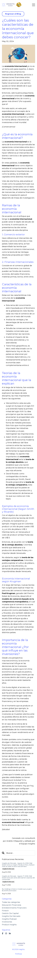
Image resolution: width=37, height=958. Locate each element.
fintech (5, 911)
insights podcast (9, 919)
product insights (9, 925)
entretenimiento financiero (14, 908)
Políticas (18, 954)
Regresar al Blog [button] (13, 14)
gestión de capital (10, 913)
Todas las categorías (11, 902)
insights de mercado (8, 869)
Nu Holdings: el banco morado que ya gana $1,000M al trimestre (17, 890)
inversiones (7, 922)
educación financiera (11, 905)
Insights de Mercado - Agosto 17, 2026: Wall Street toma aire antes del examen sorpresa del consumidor (18, 877)
